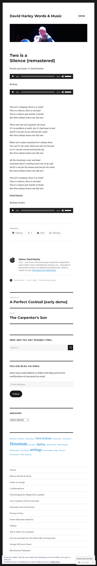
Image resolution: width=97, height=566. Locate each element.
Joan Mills (32, 445)
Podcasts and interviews (22, 507)
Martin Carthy (51, 445)
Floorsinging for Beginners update (27, 495)
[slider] (68, 76)
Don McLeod (67, 439)
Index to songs (17, 482)
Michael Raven (15, 450)
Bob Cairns (13, 439)
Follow (16, 394)
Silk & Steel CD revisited (22, 532)
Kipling (41, 444)
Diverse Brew (57, 439)
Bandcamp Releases (20, 550)
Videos (13, 526)
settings (36, 450)
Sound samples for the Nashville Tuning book (33, 538)
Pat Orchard (25, 450)
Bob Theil (21, 439)
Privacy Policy (16, 513)
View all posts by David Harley (44, 270)
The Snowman (14, 454)
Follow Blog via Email (25, 366)
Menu (81, 16)
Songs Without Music (21, 544)
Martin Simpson (62, 445)
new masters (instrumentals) (24, 501)
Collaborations (17, 488)
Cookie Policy (55, 562)
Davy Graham (43, 438)
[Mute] (63, 76)
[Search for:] (39, 347)
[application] (41, 76)
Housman (18, 444)
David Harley (19, 280)
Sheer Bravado (48, 450)
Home (13, 470)
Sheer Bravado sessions (21, 519)
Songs (53, 280)
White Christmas (26, 454)
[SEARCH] (70, 347)
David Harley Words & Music (36, 16)
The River (62, 450)
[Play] (13, 76)
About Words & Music (20, 476)
